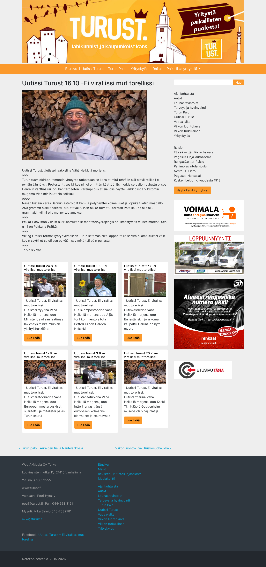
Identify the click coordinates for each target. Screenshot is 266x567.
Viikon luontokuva (187, 126)
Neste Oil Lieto (185, 171)
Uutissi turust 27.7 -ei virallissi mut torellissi (140, 268)
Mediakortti (106, 478)
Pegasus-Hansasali (188, 176)
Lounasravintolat (186, 103)
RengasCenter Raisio (189, 162)
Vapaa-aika (182, 122)
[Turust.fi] (133, 31)
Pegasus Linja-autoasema (192, 157)
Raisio (157, 69)
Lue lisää (33, 338)
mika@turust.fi (32, 519)
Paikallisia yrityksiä (182, 69)
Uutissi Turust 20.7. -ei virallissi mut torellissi (141, 355)
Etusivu (71, 69)
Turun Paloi (117, 69)
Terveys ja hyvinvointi (190, 108)
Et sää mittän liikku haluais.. (194, 152)
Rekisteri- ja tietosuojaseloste (120, 474)
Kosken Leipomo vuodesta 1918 (197, 180)
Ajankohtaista (184, 94)
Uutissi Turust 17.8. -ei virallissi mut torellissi (40, 355)
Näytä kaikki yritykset (192, 190)
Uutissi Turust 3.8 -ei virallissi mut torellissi (90, 355)
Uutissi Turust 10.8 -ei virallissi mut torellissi (90, 268)
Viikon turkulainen (187, 131)
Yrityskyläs (139, 69)
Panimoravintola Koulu (190, 166)
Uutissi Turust (92, 69)
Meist (102, 469)
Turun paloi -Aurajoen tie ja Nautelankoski (51, 448)
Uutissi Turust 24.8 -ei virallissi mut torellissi (40, 268)
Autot (178, 98)
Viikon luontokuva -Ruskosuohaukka (142, 448)
